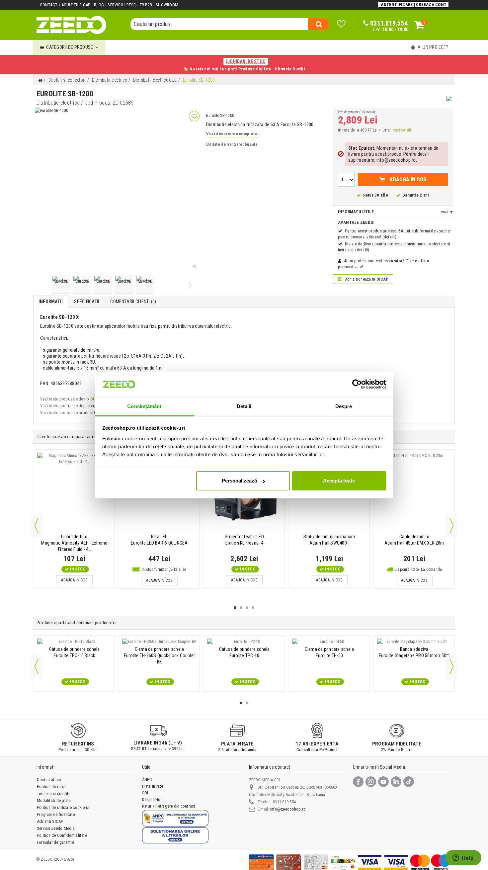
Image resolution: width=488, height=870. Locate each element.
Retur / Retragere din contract (169, 806)
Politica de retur (51, 786)
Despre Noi (152, 799)
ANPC (147, 779)
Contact (49, 4)
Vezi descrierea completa (233, 133)
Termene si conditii (54, 793)
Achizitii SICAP (76, 4)
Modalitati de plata (54, 800)
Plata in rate (152, 786)
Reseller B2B (139, 4)
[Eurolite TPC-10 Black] (74, 642)
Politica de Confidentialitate (62, 835)
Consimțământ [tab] (144, 406)
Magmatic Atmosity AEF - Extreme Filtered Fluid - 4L (74, 543)
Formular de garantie (55, 842)
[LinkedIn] (396, 781)
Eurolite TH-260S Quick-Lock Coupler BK (159, 655)
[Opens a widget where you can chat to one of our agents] (463, 858)
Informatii (51, 301)
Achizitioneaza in (366, 279)
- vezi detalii (401, 130)
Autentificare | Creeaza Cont (414, 4)
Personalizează (239, 480)
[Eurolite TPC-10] (244, 642)
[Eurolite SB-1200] (61, 285)
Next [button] (451, 525)
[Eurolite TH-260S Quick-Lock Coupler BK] (159, 642)
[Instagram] (371, 781)
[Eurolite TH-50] (329, 642)
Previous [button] (36, 525)
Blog (99, 4)
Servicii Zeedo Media (56, 828)
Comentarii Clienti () (133, 301)
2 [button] (241, 607)
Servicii (115, 4)
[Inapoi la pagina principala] (40, 80)
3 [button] (247, 607)
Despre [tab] (343, 406)
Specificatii (86, 301)
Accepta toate (339, 480)
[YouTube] (383, 781)
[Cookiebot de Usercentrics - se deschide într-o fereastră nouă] (357, 384)
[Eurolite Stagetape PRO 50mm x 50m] (414, 642)
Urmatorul (189, 285)
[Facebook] (358, 781)
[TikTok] (408, 781)
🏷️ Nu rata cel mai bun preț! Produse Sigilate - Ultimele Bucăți (244, 65)
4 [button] (253, 607)
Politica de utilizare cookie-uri (64, 807)
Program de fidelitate (56, 814)
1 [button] (235, 607)
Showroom (167, 4)
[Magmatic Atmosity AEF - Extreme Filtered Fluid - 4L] (74, 492)
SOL (145, 792)
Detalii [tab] (244, 406)
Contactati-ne (49, 779)
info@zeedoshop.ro (288, 809)
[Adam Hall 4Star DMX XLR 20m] (414, 492)
